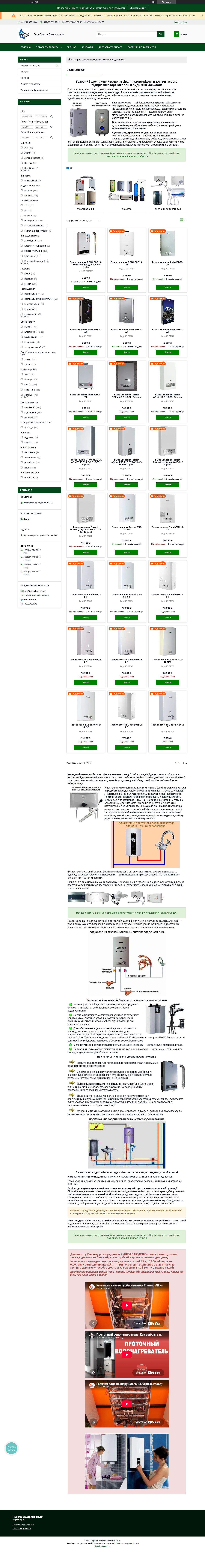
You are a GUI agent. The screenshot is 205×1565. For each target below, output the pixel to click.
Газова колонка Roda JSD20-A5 (167, 330)
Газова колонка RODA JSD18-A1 (127, 263)
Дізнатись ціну (138, 8)
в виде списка (185, 220)
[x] (71, 168)
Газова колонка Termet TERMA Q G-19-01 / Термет (126, 395)
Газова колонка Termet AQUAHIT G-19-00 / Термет (167, 395)
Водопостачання (101, 59)
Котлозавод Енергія (22, 1528)
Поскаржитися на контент (104, 1543)
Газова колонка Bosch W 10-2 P (168, 726)
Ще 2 (26, 316)
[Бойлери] (127, 190)
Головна (26, 47)
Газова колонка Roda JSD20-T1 (85, 395)
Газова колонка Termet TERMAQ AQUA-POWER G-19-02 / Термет (86, 529)
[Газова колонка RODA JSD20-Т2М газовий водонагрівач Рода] (86, 243)
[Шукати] (160, 34)
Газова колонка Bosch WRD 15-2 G (86, 726)
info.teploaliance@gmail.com (36, 595)
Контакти (87, 47)
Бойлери (126, 209)
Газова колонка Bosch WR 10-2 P (168, 528)
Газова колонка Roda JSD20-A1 (167, 263)
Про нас (71, 47)
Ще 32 (26, 170)
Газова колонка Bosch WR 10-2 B (168, 595)
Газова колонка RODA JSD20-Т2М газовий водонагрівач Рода (86, 264)
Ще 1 (26, 263)
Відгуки (24, 71)
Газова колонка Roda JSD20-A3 (85, 330)
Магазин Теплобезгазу (23, 1525)
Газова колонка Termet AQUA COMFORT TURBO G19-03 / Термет (86, 462)
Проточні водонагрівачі (168, 209)
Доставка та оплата (110, 47)
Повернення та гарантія (142, 47)
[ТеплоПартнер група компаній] (24, 39)
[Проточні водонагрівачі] (168, 190)
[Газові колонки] (85, 190)
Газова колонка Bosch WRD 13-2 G (127, 528)
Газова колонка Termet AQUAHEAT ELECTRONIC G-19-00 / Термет (126, 462)
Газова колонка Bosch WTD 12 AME (168, 660)
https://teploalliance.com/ (34, 591)
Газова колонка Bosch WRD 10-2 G (127, 595)
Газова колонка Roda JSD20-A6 (126, 330)
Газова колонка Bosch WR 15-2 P (127, 660)
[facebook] (67, 168)
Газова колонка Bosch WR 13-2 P (86, 660)
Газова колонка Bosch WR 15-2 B (127, 726)
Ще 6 (26, 397)
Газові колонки (85, 209)
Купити (86, 287)
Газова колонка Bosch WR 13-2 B (86, 595)
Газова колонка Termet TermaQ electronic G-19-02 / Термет (168, 462)
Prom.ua (116, 1541)
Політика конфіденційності (34, 90)
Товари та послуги (47, 47)
